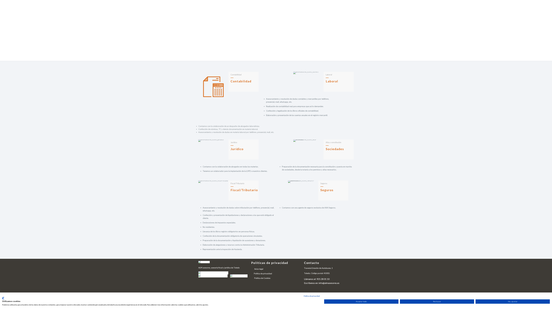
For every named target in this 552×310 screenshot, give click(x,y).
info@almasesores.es (329, 283)
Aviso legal (258, 269)
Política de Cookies (262, 278)
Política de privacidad (263, 273)
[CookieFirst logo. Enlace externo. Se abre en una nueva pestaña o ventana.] (3, 298)
